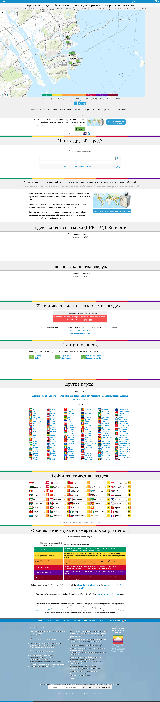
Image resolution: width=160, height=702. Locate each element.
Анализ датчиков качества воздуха (42, 647)
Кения (33, 455)
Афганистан (121, 423)
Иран (33, 443)
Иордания (86, 459)
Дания (33, 459)
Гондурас (103, 433)
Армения (86, 439)
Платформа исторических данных (42, 666)
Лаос (32, 429)
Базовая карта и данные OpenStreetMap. (83, 671)
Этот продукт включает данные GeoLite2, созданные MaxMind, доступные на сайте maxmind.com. (88, 640)
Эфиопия (86, 421)
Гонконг (86, 429)
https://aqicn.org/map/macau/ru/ (80, 101)
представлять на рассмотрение (97, 687)
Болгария (103, 425)
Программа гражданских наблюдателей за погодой (87, 653)
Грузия (68, 423)
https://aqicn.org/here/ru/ (80, 116)
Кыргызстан (122, 425)
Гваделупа (104, 459)
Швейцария (104, 453)
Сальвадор (104, 449)
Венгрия (86, 411)
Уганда (50, 433)
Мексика (69, 457)
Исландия (103, 409)
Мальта (51, 439)
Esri (7, 95)
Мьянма (51, 435)
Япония (51, 437)
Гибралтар (121, 417)
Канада (68, 409)
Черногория (121, 429)
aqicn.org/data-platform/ (80, 333)
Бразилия (103, 413)
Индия (33, 451)
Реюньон (69, 455)
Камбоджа (87, 445)
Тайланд (69, 451)
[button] (2, 12)
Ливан (50, 411)
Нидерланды (122, 435)
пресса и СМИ (34, 635)
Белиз (50, 415)
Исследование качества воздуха (44, 639)
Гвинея (51, 427)
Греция (51, 445)
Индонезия (121, 413)
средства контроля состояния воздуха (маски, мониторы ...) (46, 662)
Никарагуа (104, 457)
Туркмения (104, 451)
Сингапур (86, 453)
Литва (33, 457)
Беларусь (86, 457)
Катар (50, 413)
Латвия (51, 431)
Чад (32, 415)
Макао (33, 449)
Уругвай (69, 443)
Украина (69, 445)
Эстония (86, 417)
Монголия (103, 421)
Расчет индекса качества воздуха (41, 657)
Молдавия (86, 451)
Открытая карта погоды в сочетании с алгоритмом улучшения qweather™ (87, 649)
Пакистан (103, 411)
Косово (50, 447)
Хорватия (103, 435)
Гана (32, 435)
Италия (51, 429)
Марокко (69, 439)
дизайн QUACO (75, 678)
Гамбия (51, 451)
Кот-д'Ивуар (36, 417)
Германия (86, 447)
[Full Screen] (2, 19)
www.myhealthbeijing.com (108, 594)
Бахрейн (86, 427)
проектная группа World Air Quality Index (50, 610)
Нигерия (69, 447)
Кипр (33, 437)
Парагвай (86, 455)
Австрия (86, 437)
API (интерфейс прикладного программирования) (47, 665)
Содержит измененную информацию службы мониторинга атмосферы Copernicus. (85, 658)
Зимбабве (103, 417)
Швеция (69, 413)
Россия (50, 443)
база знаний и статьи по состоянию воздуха (45, 643)
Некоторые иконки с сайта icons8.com (83, 666)
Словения (86, 449)
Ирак (33, 441)
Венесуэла (104, 443)
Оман (33, 423)
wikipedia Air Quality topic (87, 585)
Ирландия (103, 415)
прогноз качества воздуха (39, 659)
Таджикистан (122, 445)
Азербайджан (122, 443)
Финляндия (121, 409)
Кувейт (51, 459)
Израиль (86, 433)
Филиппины (122, 411)
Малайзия (104, 431)
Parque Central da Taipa (91, 359)
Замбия (68, 417)
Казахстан (104, 455)
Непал (33, 447)
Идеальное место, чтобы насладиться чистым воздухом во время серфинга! (86, 674)
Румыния (69, 437)
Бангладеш (104, 445)
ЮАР (32, 411)
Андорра (69, 459)
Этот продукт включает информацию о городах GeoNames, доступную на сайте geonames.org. (86, 644)
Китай (50, 419)
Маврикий (104, 419)
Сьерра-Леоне (71, 433)
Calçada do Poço (65, 356)
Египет (68, 411)
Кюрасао (86, 413)
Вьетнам (69, 441)
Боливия (86, 425)
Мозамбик (104, 429)
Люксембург (122, 427)
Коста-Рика (52, 425)
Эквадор (86, 415)
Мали (33, 439)
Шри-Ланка (35, 421)
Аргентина (104, 447)
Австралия (104, 441)
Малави (51, 441)
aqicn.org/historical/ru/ (79, 330)
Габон (33, 445)
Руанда (50, 449)
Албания (86, 435)
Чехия (50, 409)
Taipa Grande (64, 358)
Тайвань (69, 449)
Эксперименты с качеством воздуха (42, 645)
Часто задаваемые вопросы (42, 651)
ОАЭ (32, 409)
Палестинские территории (122, 458)
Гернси (50, 457)
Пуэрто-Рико (70, 431)
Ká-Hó (35, 358)
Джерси (51, 453)
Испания (86, 419)
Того (32, 433)
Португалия (121, 433)
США (32, 413)
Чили (33, 425)
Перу (33, 431)
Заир (33, 427)
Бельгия (86, 431)
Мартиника (121, 415)
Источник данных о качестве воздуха (43, 655)
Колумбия (103, 427)
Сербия (68, 425)
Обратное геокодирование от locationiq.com (85, 668)
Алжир (33, 453)
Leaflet (2, 94)
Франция (86, 423)
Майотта (69, 435)
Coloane (36, 356)
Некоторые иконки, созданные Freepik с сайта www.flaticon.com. (86, 662)
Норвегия (103, 423)
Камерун (86, 409)
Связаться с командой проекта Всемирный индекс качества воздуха (47, 632)
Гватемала (121, 419)
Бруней (68, 419)
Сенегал (69, 453)
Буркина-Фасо (88, 443)
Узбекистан (121, 431)
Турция (51, 455)
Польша (69, 415)
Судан (50, 417)
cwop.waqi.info (77, 654)
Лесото (68, 421)
